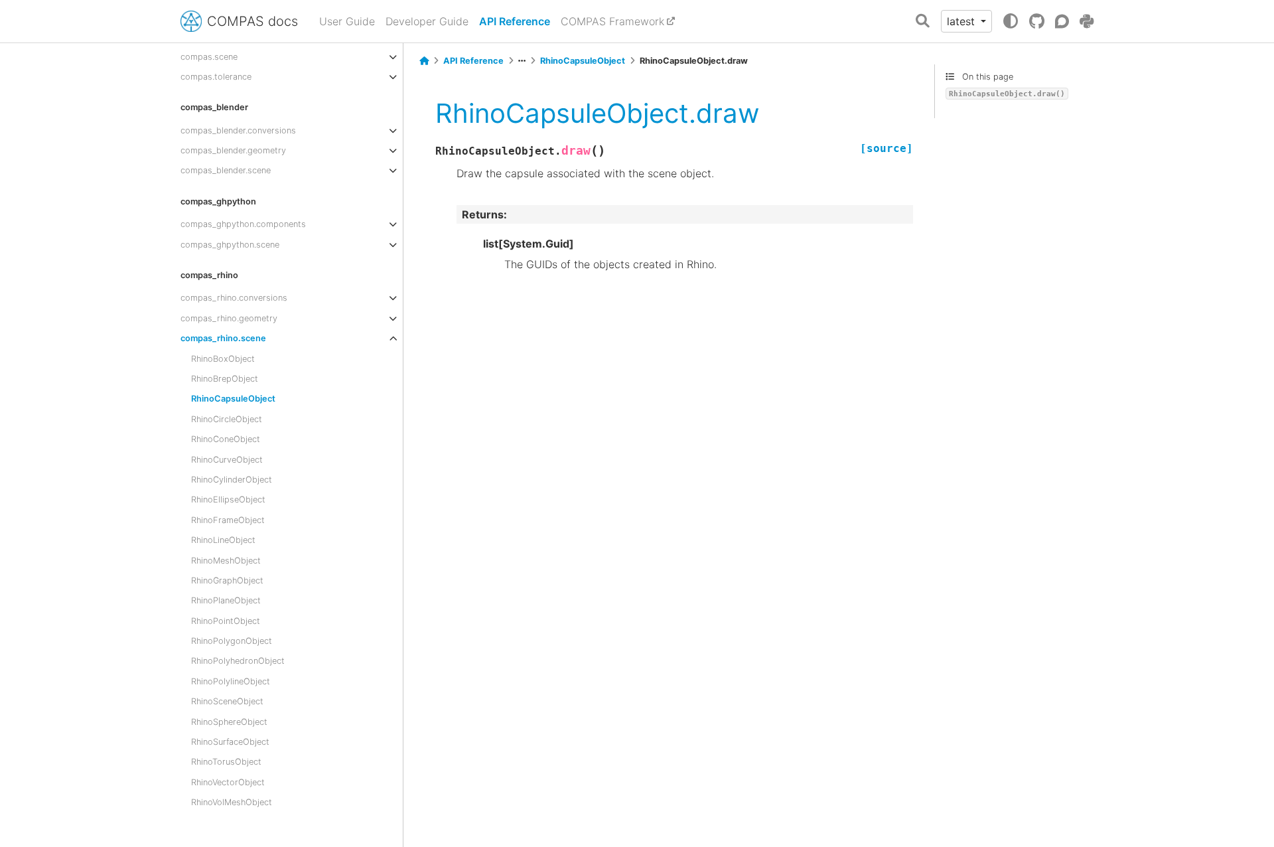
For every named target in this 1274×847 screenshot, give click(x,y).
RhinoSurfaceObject (230, 742)
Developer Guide (427, 21)
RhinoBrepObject (224, 379)
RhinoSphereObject (229, 722)
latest (962, 21)
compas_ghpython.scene (229, 245)
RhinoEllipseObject (228, 499)
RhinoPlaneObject (226, 600)
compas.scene (209, 57)
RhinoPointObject (225, 621)
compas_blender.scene (225, 170)
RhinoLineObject (223, 540)
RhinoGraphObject (227, 580)
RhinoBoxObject (223, 359)
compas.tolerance (215, 77)
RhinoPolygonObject (231, 641)
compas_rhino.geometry (228, 318)
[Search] (922, 21)
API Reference (514, 21)
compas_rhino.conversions (233, 298)
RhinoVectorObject (228, 782)
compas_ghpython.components (243, 224)
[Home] (424, 61)
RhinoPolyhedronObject (238, 661)
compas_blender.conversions (238, 130)
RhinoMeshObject (226, 561)
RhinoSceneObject (227, 701)
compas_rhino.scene (223, 338)
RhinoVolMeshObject (231, 802)
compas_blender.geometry (233, 150)
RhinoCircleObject (226, 419)
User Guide (347, 21)
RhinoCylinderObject (231, 480)
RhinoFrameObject (228, 520)
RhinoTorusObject (226, 762)
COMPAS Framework (612, 21)
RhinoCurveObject (227, 460)
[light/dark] (1010, 21)
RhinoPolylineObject (230, 681)
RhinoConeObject (225, 439)
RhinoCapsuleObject (233, 399)
